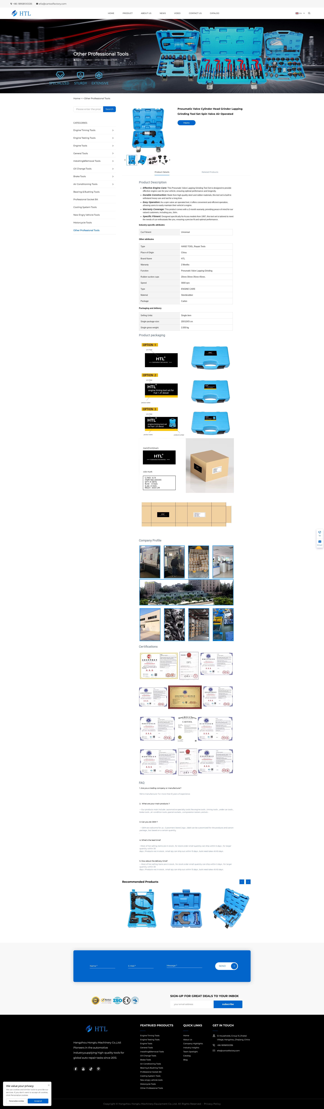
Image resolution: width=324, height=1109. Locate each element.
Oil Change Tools (82, 168)
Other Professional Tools (106, 60)
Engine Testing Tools (84, 138)
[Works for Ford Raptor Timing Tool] (230, 908)
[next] (170, 160)
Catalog (214, 13)
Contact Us (195, 13)
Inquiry (186, 123)
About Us (146, 13)
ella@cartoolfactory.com (52, 3)
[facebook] (75, 1069)
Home (111, 13)
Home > (77, 98)
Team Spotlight (190, 1051)
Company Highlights (193, 1043)
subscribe (228, 1004)
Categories (80, 123)
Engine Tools (80, 145)
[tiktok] (91, 1069)
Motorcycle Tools (82, 222)
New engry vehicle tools (86, 215)
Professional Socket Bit (85, 199)
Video (177, 13)
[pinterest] (98, 1069)
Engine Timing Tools (84, 130)
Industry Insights (191, 1047)
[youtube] (83, 1069)
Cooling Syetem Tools (85, 207)
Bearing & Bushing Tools (86, 192)
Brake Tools (79, 176)
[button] (241, 881)
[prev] (125, 160)
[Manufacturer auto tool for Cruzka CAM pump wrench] (186, 908)
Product (128, 13)
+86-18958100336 (22, 3)
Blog (185, 1060)
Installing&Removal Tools (86, 161)
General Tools (80, 153)
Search (109, 109)
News (163, 13)
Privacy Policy (212, 1104)
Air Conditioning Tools (85, 184)
